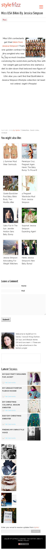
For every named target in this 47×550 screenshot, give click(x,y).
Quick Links (34, 130)
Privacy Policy (23, 540)
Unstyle (4, 133)
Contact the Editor (28, 539)
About (39, 539)
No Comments (10, 382)
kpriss (18, 130)
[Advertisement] (23, 29)
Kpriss (36, 527)
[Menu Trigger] (41, 6)
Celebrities (25, 130)
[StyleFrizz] (11, 8)
